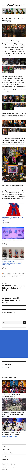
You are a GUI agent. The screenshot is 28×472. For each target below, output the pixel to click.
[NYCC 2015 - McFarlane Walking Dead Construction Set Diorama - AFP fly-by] (14, 404)
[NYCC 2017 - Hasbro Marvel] (14, 386)
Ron (5, 273)
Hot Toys (22, 274)
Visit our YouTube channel (9, 436)
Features (4, 446)
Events (14, 273)
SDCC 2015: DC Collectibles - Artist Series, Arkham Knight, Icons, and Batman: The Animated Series (12, 263)
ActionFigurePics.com (11, 5)
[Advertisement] (14, 344)
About (4, 456)
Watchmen (16, 276)
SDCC (6, 276)
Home (4, 443)
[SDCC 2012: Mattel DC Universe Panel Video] (13, 233)
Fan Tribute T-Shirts (7, 452)
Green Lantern (17, 274)
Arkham (19, 273)
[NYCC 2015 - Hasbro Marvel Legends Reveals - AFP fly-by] (14, 424)
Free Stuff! (5, 459)
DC (3, 274)
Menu (23, 4)
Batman (23, 273)
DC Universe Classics (8, 274)
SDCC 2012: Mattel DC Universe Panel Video (12, 241)
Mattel (3, 276)
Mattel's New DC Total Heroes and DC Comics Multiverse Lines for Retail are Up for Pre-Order (12, 219)
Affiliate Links (5, 449)
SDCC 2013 (11, 276)
